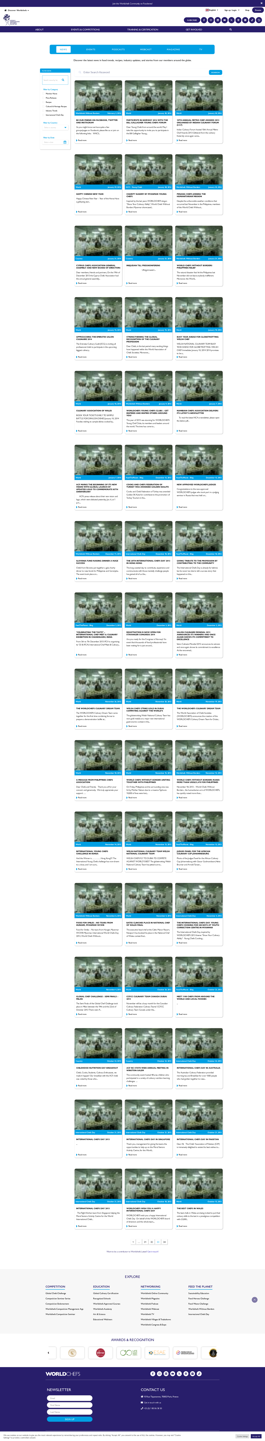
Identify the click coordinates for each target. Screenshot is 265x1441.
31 (145, 1242)
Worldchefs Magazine (150, 1298)
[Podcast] (238, 20)
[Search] (63, 80)
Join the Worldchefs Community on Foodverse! (132, 3)
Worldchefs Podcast (149, 1303)
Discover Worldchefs (17, 10)
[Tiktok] (252, 20)
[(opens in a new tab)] (61, 1353)
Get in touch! (153, 1251)
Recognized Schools (102, 1298)
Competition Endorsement (57, 1303)
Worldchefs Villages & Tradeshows (156, 1319)
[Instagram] (211, 20)
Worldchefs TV (147, 1314)
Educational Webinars (102, 1319)
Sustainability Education (198, 1293)
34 (164, 1242)
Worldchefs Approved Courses (106, 1303)
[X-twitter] (231, 20)
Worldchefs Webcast (150, 1308)
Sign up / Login (230, 10)
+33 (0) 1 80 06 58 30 (153, 1408)
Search (215, 72)
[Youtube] (225, 20)
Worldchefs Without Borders (201, 1308)
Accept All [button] (256, 1436)
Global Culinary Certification (106, 1293)
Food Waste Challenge (198, 1303)
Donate (258, 10)
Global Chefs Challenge (56, 1293)
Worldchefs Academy (102, 1308)
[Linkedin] (218, 20)
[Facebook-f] (204, 20)
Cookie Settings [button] (242, 1436)
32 (151, 1242)
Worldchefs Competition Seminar (60, 1314)
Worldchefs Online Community (154, 1293)
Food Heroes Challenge (198, 1298)
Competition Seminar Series (58, 1298)
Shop (247, 10)
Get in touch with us (152, 1402)
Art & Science (99, 1314)
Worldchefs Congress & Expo (153, 1324)
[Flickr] (245, 20)
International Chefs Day (198, 1314)
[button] (216, 1353)
